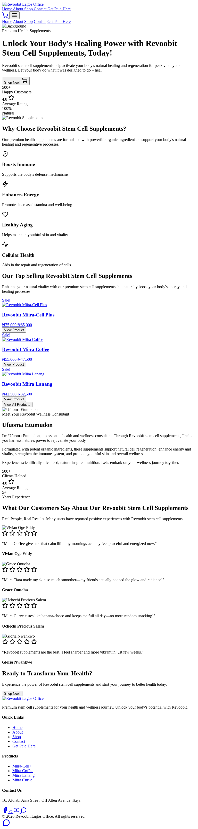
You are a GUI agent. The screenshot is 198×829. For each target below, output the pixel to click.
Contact (40, 9)
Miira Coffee (22, 771)
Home (7, 9)
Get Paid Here (59, 9)
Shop (29, 9)
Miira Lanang (23, 775)
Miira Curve (22, 780)
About (18, 9)
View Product (14, 330)
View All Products (17, 405)
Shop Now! (12, 82)
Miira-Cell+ (21, 766)
